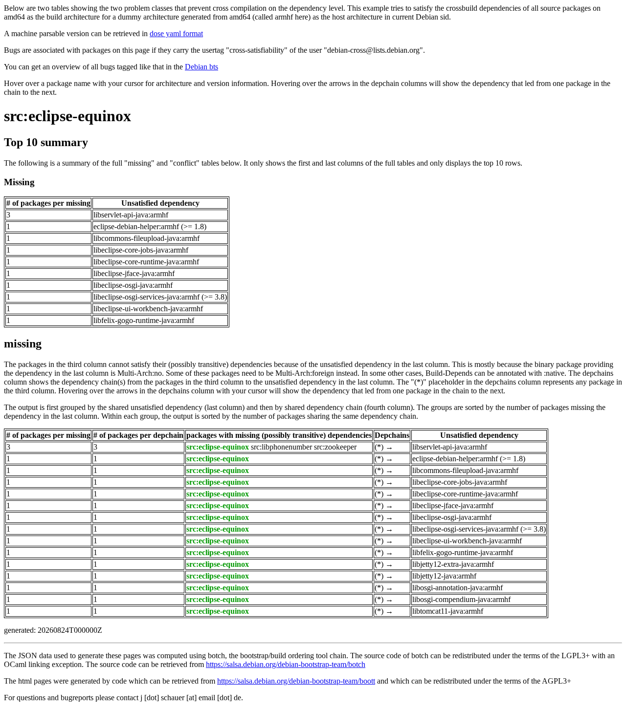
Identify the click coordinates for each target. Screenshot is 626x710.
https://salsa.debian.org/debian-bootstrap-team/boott (296, 681)
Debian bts (201, 67)
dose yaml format (176, 33)
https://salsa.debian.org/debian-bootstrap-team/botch (285, 664)
